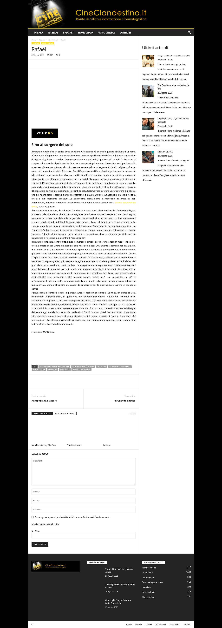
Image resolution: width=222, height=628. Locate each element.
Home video (85, 32)
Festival (53, 32)
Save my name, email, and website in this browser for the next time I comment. (72, 517)
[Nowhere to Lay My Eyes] (48, 430)
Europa (91, 367)
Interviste (146, 587)
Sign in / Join (34, 4)
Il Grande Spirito (125, 400)
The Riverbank (74, 445)
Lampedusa (101, 367)
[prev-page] (130, 413)
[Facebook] (35, 64)
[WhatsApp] (57, 64)
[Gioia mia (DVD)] (148, 157)
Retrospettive (148, 592)
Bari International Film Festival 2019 (54, 367)
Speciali (68, 32)
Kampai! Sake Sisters (44, 400)
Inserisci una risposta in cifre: (45, 524)
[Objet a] (119, 430)
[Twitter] (42, 64)
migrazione (52, 370)
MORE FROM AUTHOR (64, 413)
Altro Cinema (106, 32)
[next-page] (134, 413)
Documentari (148, 577)
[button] (189, 32)
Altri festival (53, 40)
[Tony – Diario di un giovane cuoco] (148, 61)
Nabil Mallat (65, 370)
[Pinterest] (49, 64)
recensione (85, 370)
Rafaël (75, 370)
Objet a (106, 445)
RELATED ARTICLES (42, 413)
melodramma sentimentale (120, 367)
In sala (38, 32)
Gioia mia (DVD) (165, 151)
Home (34, 40)
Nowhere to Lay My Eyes (44, 445)
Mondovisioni (148, 597)
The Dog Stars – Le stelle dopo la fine (173, 87)
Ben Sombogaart (78, 367)
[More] (64, 64)
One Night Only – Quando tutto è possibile (173, 120)
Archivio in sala (149, 568)
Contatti (125, 32)
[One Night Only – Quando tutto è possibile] (148, 124)
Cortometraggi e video (152, 582)
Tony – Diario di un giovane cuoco (173, 55)
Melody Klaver (39, 370)
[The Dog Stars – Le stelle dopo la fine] (148, 91)
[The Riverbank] (83, 430)
